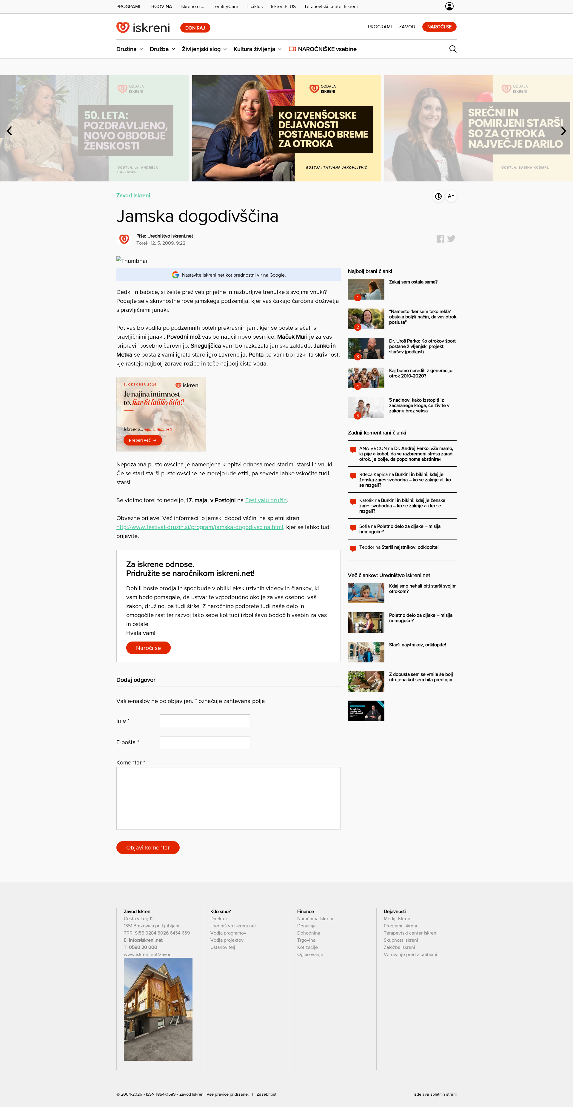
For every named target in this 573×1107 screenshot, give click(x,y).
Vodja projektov (227, 940)
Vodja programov (228, 932)
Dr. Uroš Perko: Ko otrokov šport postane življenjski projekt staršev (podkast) (422, 346)
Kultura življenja (254, 49)
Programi (380, 26)
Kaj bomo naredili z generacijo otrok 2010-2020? (420, 373)
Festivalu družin (266, 500)
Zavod (407, 26)
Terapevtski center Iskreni (411, 932)
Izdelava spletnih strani (435, 1094)
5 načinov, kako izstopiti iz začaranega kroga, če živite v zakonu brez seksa (419, 405)
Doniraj (195, 27)
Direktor (218, 918)
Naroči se (439, 26)
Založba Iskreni (399, 947)
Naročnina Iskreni (315, 918)
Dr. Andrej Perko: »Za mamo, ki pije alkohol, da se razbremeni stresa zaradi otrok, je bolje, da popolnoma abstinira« (406, 453)
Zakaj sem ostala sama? (413, 281)
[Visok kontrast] (438, 196)
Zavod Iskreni (133, 195)
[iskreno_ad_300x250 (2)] (161, 449)
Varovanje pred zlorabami (410, 954)
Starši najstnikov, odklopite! (410, 547)
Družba (159, 49)
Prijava (449, 6)
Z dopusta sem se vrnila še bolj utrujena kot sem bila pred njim (421, 676)
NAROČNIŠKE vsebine (327, 49)
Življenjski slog (201, 49)
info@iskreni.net (146, 940)
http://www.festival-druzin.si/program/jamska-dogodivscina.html (199, 527)
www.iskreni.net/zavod (148, 954)
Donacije (306, 925)
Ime (123, 720)
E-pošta (127, 742)
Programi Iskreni (400, 925)
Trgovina (306, 940)
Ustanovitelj (222, 947)
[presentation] (9, 128)
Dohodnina (308, 932)
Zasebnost (266, 1094)
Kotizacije (307, 947)
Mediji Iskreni (398, 918)
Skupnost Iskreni (401, 940)
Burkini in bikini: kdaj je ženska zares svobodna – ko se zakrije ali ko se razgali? (405, 479)
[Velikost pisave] (451, 196)
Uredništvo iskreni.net (170, 235)
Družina (126, 49)
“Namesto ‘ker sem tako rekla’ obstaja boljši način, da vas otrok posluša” (422, 317)
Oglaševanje (310, 954)
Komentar (130, 762)
